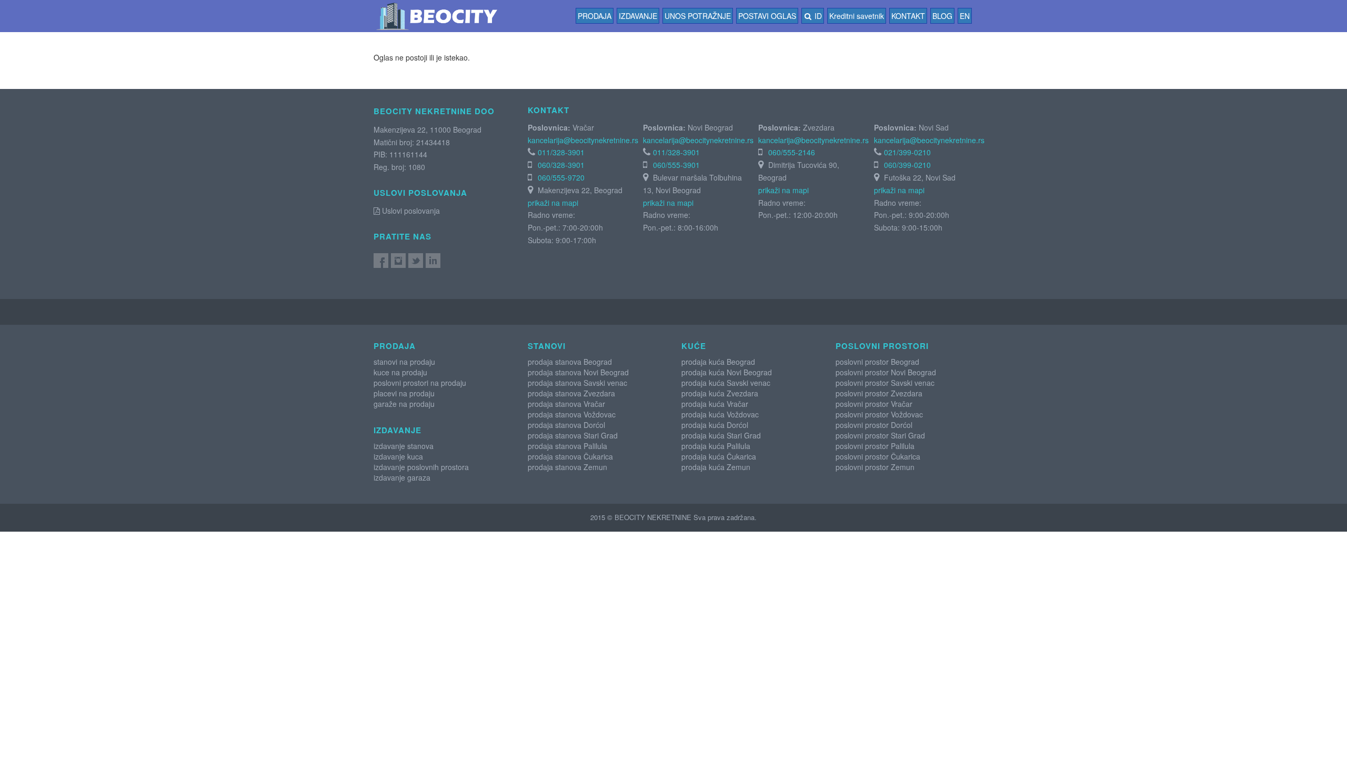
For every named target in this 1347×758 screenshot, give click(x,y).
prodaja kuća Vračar (714, 403)
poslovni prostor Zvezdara (879, 393)
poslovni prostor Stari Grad (880, 435)
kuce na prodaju (400, 372)
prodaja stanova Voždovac (572, 414)
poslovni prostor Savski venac (885, 382)
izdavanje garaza (402, 477)
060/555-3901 (676, 164)
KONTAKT (908, 16)
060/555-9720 (561, 177)
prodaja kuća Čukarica (718, 456)
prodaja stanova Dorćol (566, 425)
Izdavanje (638, 16)
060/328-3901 (561, 164)
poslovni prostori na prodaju (420, 382)
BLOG (942, 16)
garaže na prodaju (404, 403)
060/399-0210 (907, 164)
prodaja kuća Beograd (718, 361)
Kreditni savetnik (856, 16)
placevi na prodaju (404, 393)
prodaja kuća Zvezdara (719, 393)
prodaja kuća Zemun (715, 467)
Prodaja (594, 16)
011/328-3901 (561, 152)
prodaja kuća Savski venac (725, 382)
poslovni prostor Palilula (875, 446)
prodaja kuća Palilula (715, 446)
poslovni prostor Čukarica (878, 456)
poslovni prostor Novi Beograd (886, 372)
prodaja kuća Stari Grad (721, 435)
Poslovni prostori (882, 346)
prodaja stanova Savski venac (577, 382)
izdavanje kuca (398, 456)
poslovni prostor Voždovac (879, 414)
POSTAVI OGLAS (767, 16)
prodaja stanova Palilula (567, 446)
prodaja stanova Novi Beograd (578, 372)
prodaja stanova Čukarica (570, 456)
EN (965, 16)
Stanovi (547, 346)
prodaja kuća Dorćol (714, 425)
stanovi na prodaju (404, 361)
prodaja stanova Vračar (566, 403)
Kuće (693, 346)
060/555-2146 (791, 152)
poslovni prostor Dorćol (874, 425)
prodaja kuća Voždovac (720, 414)
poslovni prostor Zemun (875, 467)
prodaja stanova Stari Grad (573, 435)
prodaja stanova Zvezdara (571, 393)
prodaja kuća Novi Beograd (726, 372)
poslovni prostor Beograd (877, 361)
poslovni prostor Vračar (874, 403)
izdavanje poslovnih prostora (421, 467)
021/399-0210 (907, 152)
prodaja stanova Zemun (567, 467)
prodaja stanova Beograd (570, 361)
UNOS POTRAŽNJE (698, 16)
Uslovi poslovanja (410, 210)
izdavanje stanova (404, 446)
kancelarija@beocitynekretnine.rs (583, 140)
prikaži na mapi (553, 202)
